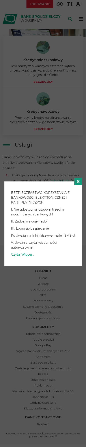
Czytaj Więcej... (22, 255)
